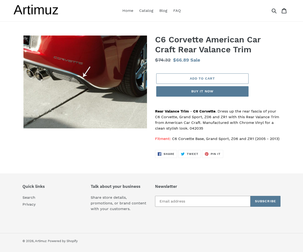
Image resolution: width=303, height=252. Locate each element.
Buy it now (202, 91)
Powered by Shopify (63, 241)
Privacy (29, 204)
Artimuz (41, 241)
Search (28, 197)
